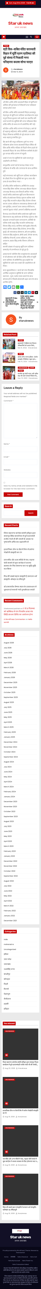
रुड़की (6, 1004)
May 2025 (8, 717)
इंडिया (6, 954)
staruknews (18, 69)
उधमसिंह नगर (9, 969)
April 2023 (8, 841)
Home (6, 1257)
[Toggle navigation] (27, 36)
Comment (8, 401)
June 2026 (8, 652)
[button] (31, 37)
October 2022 (9, 871)
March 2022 (8, 906)
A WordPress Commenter (14, 619)
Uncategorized (23, 367)
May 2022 (8, 896)
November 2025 (10, 687)
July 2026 (7, 648)
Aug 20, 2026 (10, 1068)
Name (7, 444)
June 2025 (8, 712)
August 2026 (9, 643)
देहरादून (6, 46)
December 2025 (10, 682)
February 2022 (10, 910)
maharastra (9, 944)
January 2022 (9, 916)
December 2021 (10, 920)
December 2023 (10, 801)
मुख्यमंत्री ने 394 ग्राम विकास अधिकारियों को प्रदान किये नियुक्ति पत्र (27, 345)
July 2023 (7, 826)
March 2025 (9, 727)
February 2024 (10, 791)
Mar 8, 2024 (22, 348)
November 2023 (10, 806)
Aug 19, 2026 (10, 1117)
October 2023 (9, 811)
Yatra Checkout (22, 1257)
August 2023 (9, 821)
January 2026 (9, 677)
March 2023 (8, 846)
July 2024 (8, 767)
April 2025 (8, 722)
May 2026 (8, 657)
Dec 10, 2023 (22, 378)
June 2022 (8, 891)
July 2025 (7, 707)
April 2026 (8, 662)
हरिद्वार (6, 1009)
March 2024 (9, 786)
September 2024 (11, 757)
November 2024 (10, 747)
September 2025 (11, 697)
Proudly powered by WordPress (14, 1250)
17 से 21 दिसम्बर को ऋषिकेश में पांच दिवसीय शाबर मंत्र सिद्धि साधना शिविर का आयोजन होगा (19, 611)
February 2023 (10, 851)
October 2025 (9, 692)
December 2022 (10, 861)
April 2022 (8, 901)
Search (8, 506)
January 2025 (9, 737)
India (6, 939)
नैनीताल (7, 999)
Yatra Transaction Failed (20, 1264)
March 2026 (9, 667)
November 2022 (10, 866)
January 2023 (9, 856)
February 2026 (10, 672)
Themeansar (20, 1253)
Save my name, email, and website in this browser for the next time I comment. (20, 487)
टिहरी (6, 984)
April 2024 (8, 781)
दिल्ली (6, 989)
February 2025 (10, 732)
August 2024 (9, 762)
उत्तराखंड (32, 367)
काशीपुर (7, 974)
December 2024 (10, 742)
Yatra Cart (33, 1257)
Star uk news (20, 23)
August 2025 (9, 702)
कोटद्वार (7, 979)
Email (6, 457)
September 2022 (11, 876)
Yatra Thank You (27, 1261)
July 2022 (7, 886)
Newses (33, 1250)
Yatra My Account (14, 1261)
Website (7, 470)
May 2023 (8, 836)
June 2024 (8, 772)
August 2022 (9, 881)
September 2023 (11, 816)
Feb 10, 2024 (22, 361)
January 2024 (9, 796)
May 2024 (8, 777)
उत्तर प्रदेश (7, 959)
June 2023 (8, 831)
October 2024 (9, 752)
